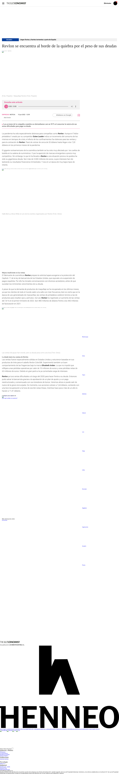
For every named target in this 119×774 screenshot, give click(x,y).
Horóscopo (85, 337)
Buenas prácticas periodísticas (79, 729)
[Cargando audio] (6, 106)
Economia (4, 520)
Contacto (60, 729)
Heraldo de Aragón (5, 754)
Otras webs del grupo (6, 748)
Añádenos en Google (63, 115)
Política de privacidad (22, 729)
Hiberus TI (2, 763)
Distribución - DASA (5, 767)
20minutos (3, 752)
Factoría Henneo (4, 759)
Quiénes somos (67, 729)
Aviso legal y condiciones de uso (8, 729)
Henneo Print (3, 768)
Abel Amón (7, 117)
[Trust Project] (7, 395)
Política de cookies (33, 729)
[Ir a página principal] (16, 3)
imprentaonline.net (5, 769)
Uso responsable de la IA (93, 729)
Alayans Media (4, 756)
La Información (4, 753)
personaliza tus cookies (44, 729)
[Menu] (3, 3)
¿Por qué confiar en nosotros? (9, 398)
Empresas (5, 114)
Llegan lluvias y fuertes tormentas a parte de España (38, 40)
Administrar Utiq (54, 729)
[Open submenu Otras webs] (31, 749)
